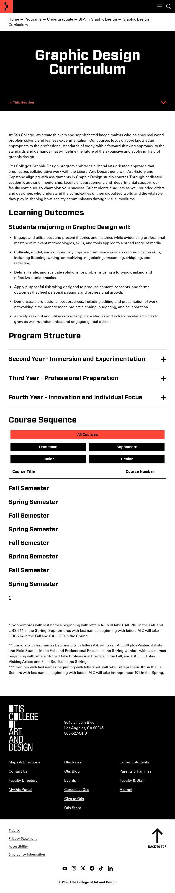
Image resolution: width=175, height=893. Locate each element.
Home (14, 19)
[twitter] (83, 868)
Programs (33, 19)
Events (70, 780)
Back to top (157, 846)
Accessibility (18, 846)
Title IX (14, 830)
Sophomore (126, 447)
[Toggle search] (168, 6)
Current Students (134, 762)
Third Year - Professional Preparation (63, 378)
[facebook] (92, 868)
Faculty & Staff (132, 780)
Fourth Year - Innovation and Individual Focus (75, 397)
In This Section (21, 102)
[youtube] (64, 868)
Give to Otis (74, 798)
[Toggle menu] (159, 6)
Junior (48, 459)
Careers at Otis (76, 789)
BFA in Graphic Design (98, 19)
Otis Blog (72, 771)
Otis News (72, 762)
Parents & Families (135, 771)
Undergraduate (60, 19)
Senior (127, 459)
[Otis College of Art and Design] (6, 6)
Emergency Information (27, 854)
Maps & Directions (24, 762)
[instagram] (74, 868)
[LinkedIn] (110, 868)
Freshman (48, 447)
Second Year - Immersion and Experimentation (77, 359)
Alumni (126, 789)
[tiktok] (101, 868)
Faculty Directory (23, 780)
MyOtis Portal (20, 789)
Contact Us (18, 771)
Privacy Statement (23, 838)
